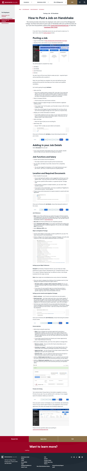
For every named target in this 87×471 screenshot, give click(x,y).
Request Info (14, 439)
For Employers (5, 12)
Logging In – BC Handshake (7, 18)
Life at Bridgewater (25, 9)
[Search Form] (84, 2)
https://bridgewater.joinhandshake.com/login (56, 40)
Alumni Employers (5, 23)
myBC (22, 460)
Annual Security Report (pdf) (58, 466)
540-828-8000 (8, 463)
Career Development (34, 9)
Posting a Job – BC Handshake (5, 21)
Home (20, 9)
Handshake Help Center (50, 27)
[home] (10, 2)
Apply (22, 458)
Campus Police (47, 460)
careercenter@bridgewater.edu (60, 25)
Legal (22, 463)
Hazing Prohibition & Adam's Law (26, 466)
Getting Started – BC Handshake (5, 16)
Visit (72, 439)
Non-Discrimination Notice (43, 466)
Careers (46, 458)
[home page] (9, 456)
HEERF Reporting (48, 462)
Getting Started (47, 33)
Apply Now (43, 439)
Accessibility (24, 462)
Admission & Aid (25, 457)
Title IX (45, 463)
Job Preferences (49, 219)
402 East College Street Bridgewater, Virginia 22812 (11, 460)
